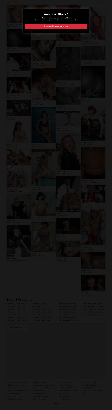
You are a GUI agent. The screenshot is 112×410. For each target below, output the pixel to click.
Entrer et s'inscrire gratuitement (56, 26)
